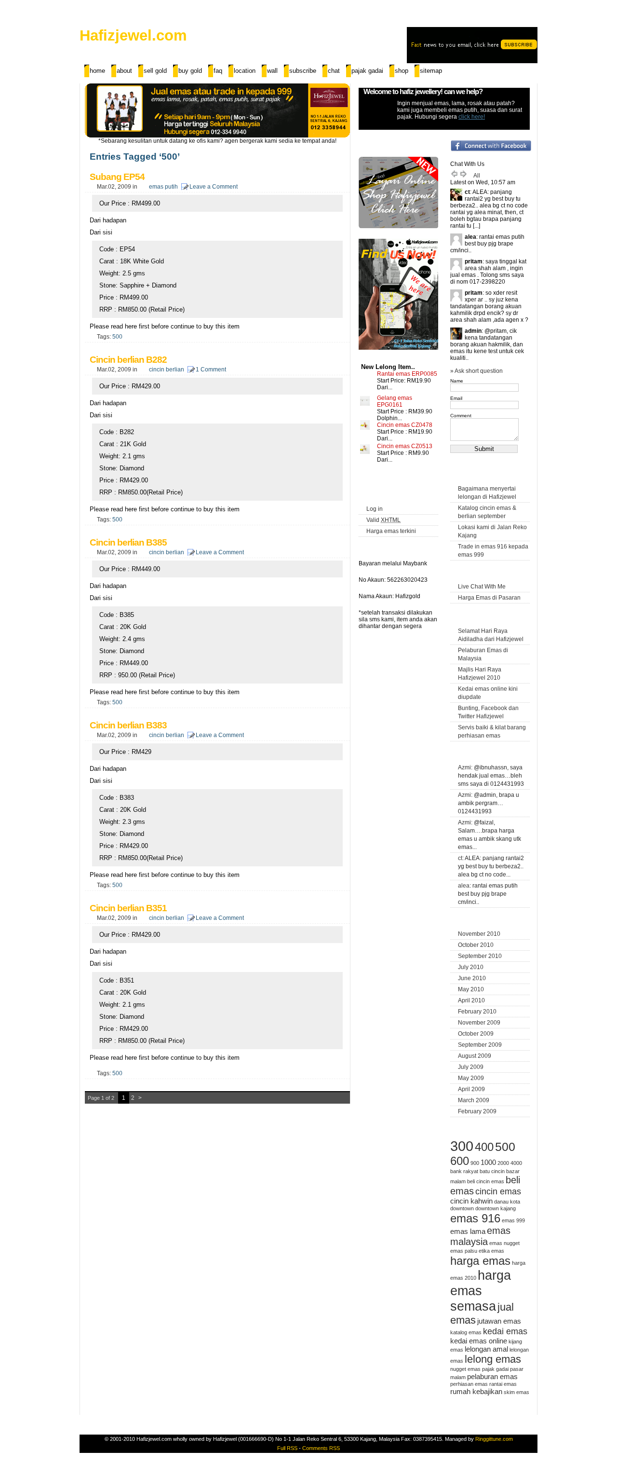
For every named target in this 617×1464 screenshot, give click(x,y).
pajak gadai (495, 1369)
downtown (462, 1208)
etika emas (491, 1251)
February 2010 (477, 1011)
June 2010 (472, 978)
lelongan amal (486, 1349)
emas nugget (504, 1243)
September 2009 (480, 1044)
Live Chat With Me (482, 586)
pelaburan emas (492, 1376)
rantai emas (503, 1384)
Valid (383, 520)
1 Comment (211, 369)
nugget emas (465, 1369)
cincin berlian (166, 369)
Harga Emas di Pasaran (489, 597)
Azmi (464, 767)
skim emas (516, 1392)
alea (463, 885)
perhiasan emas (469, 1384)
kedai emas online (478, 1341)
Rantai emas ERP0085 (407, 373)
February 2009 (477, 1111)
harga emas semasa (480, 1290)
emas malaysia (480, 1236)
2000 (503, 1163)
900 (474, 1163)
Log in (374, 509)
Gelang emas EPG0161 (394, 401)
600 (459, 1160)
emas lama (467, 1231)
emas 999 (513, 1220)
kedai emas (505, 1331)
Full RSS (287, 1448)
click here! (471, 116)
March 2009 (473, 1100)
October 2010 (476, 945)
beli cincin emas (485, 1181)
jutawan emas (499, 1321)
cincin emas (498, 1191)
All (476, 175)
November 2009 (479, 1022)
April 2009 (471, 1089)
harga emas (480, 1260)
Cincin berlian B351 (128, 908)
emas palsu (463, 1251)
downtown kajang (495, 1208)
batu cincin (492, 1171)
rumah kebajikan (476, 1391)
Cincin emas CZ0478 (404, 425)
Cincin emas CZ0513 (404, 446)
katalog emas (466, 1332)
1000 (488, 1162)
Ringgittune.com (494, 1439)
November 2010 (479, 933)
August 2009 (474, 1056)
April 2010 (471, 1000)
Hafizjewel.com (133, 35)
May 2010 (471, 989)
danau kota (507, 1201)
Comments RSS (321, 1448)
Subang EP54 (117, 177)
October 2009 (476, 1033)
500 (117, 336)
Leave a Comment (213, 186)
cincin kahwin (471, 1201)
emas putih (163, 186)
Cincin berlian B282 (128, 360)
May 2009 (471, 1078)
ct (460, 858)
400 (484, 1146)
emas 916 (475, 1218)
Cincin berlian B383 (128, 725)
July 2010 (470, 967)
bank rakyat (464, 1171)
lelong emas (493, 1359)
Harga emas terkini (391, 531)
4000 (516, 1163)
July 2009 (470, 1067)
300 (461, 1146)
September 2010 (480, 956)
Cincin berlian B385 (128, 542)
